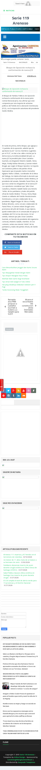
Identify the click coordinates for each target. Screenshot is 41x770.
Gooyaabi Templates (26, 762)
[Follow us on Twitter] (8, 390)
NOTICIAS (10, 10)
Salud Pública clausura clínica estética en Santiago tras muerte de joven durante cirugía (18, 575)
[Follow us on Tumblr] (13, 395)
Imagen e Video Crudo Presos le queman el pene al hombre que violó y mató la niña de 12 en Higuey (20, 696)
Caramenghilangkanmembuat (19, 760)
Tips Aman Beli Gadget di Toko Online (16, 282)
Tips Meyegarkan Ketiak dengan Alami (16, 273)
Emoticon (9, 329)
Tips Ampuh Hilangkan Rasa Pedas (15, 276)
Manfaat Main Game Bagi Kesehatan (15, 279)
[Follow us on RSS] (18, 390)
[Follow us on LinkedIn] (18, 395)
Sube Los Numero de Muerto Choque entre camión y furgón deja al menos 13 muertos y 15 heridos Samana (20, 656)
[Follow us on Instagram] (8, 395)
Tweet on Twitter (13, 247)
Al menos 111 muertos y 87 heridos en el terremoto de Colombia (19, 555)
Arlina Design (19, 757)
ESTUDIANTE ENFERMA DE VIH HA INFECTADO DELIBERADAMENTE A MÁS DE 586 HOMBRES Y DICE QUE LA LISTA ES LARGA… (19, 646)
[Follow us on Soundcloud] (23, 395)
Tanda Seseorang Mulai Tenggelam (15, 290)
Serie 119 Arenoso (20, 20)
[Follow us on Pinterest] (3, 395)
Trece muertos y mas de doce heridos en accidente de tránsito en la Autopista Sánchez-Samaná (18, 723)
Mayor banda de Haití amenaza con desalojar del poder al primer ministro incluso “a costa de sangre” (24, 686)
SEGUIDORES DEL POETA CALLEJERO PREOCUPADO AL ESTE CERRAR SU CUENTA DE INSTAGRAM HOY (19, 676)
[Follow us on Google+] (13, 390)
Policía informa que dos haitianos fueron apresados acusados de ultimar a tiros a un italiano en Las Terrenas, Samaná (19, 666)
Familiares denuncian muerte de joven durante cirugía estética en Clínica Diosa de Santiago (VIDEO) (20, 567)
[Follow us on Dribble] (28, 390)
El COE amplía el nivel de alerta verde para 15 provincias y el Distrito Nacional (20, 581)
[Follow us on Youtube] (23, 390)
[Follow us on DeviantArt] (33, 390)
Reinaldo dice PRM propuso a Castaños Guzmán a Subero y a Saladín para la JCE (13, 306)
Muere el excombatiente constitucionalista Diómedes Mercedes (27, 305)
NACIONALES (20, 81)
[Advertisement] (21, 128)
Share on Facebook (14, 242)
